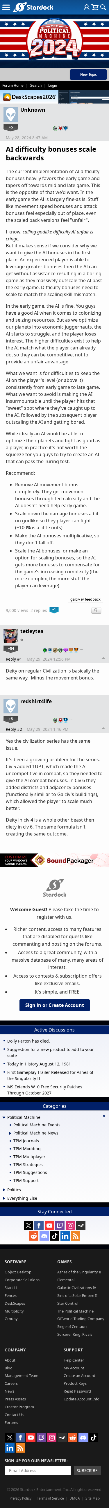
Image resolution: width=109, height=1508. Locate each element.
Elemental (65, 1279)
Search (36, 85)
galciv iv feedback (85, 599)
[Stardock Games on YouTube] (49, 1225)
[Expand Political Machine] (3, 1118)
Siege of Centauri (72, 1326)
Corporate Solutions (22, 1279)
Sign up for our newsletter (36, 1460)
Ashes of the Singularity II (79, 1272)
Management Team (21, 1375)
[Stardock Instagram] (70, 1225)
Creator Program (19, 1406)
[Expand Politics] (4, 1189)
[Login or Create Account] (87, 7)
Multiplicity (14, 1311)
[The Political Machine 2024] (54, 37)
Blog (8, 1368)
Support (73, 1350)
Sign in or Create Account (54, 1005)
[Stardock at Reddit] (33, 1236)
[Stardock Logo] (33, 7)
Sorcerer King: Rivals (74, 1334)
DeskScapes (15, 1303)
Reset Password (77, 1391)
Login (52, 85)
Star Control (67, 1303)
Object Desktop (18, 1272)
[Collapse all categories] (104, 1116)
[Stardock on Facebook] (39, 1225)
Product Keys (75, 1383)
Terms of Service (50, 1498)
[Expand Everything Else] (4, 1198)
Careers (11, 1383)
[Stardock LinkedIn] (65, 1236)
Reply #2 (14, 729)
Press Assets (15, 1399)
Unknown (32, 109)
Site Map (92, 1498)
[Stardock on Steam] (81, 1225)
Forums (11, 1422)
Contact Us (14, 1414)
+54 (11, 648)
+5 (11, 127)
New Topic (88, 74)
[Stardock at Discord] (44, 1236)
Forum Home (13, 85)
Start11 (11, 1287)
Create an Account (79, 1375)
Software (15, 1261)
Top (103, 659)
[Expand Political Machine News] (10, 1133)
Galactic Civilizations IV (76, 1287)
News (9, 1391)
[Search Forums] (103, 7)
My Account (74, 1368)
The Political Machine (75, 1311)
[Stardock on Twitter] (28, 1225)
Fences (11, 1295)
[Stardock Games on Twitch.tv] (60, 1225)
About (10, 1360)
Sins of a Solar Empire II (77, 1295)
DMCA (74, 1498)
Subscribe (87, 1470)
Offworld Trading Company (80, 1318)
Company (15, 1350)
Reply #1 (14, 659)
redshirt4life (36, 701)
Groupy (11, 1318)
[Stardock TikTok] (54, 1236)
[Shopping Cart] (95, 7)
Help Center (74, 1360)
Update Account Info (81, 1399)
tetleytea (32, 631)
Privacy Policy (20, 1498)
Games (64, 1261)
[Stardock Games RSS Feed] (75, 1236)
